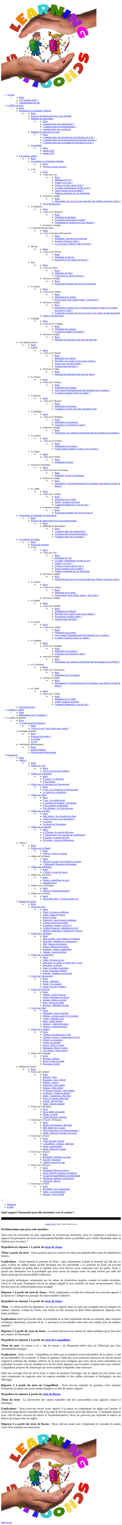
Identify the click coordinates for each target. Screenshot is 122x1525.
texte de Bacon (52, 1394)
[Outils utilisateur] (2, 1200)
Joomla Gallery (50, 1224)
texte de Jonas (53, 1247)
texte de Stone (53, 1301)
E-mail (10, 1207)
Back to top (6, 1522)
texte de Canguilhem (57, 1339)
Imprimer (11, 1204)
